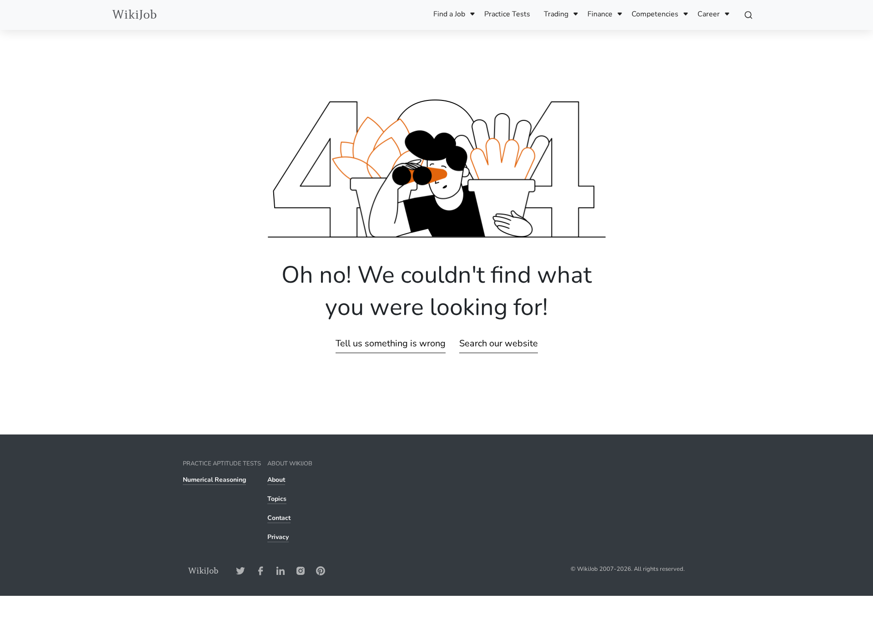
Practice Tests (507, 14)
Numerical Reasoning (214, 479)
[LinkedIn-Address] (280, 570)
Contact (279, 518)
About (276, 479)
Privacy (278, 537)
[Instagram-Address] (300, 570)
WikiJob (134, 15)
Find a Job (449, 14)
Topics (276, 498)
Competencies (655, 14)
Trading (556, 14)
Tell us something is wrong (391, 343)
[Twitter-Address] (240, 570)
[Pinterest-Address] (320, 570)
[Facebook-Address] (260, 570)
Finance (599, 14)
